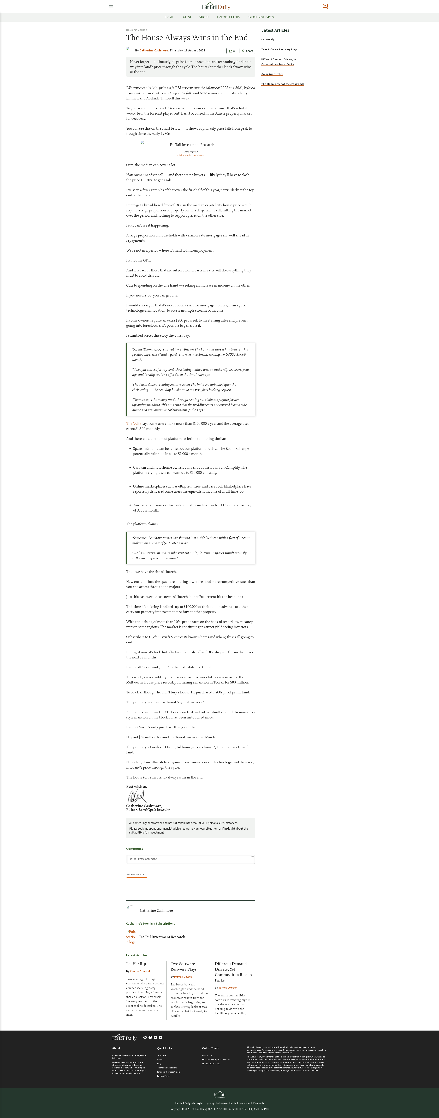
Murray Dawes (183, 977)
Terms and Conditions (167, 1067)
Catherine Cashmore (156, 910)
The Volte (133, 423)
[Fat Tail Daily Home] (216, 5)
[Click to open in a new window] (190, 155)
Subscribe (161, 1055)
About (160, 1059)
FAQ (159, 1063)
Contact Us (207, 1055)
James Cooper (228, 988)
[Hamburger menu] (110, 6)
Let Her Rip (136, 963)
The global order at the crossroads (282, 84)
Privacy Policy (163, 1076)
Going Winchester (272, 74)
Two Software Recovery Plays (279, 49)
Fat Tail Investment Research (162, 937)
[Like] (230, 51)
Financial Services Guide (168, 1072)
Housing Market (136, 30)
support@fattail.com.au (219, 1059)
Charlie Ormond (140, 971)
